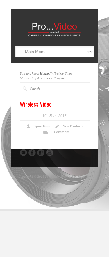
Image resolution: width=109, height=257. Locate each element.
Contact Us (54, 169)
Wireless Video (36, 104)
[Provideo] (54, 37)
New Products (73, 126)
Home (44, 74)
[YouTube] (49, 152)
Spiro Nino (42, 126)
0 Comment (60, 132)
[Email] (23, 152)
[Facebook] (32, 152)
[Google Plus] (40, 152)
